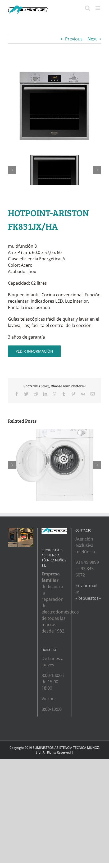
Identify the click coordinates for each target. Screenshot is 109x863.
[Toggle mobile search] (87, 8)
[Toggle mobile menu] (98, 8)
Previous (74, 39)
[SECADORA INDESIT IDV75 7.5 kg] (54, 432)
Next (92, 39)
